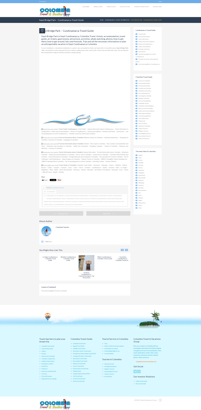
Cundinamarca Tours (58, 198)
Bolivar (125, 165)
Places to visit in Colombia (145, 108)
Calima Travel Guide (141, 381)
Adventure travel (109, 364)
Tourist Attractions (141, 6)
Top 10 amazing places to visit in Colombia (78, 161)
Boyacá (43, 167)
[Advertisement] (84, 84)
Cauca (70, 167)
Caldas (50, 167)
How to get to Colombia (97, 144)
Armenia (140, 165)
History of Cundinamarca (78, 131)
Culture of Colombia (110, 146)
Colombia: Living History (48, 358)
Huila (117, 167)
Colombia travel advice (144, 91)
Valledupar (141, 183)
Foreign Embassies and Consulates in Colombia (83, 157)
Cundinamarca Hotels (105, 195)
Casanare (63, 167)
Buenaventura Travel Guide (80, 368)
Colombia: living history (111, 137)
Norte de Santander (66, 170)
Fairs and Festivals (47, 376)
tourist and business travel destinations (90, 201)
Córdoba (87, 167)
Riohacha (141, 180)
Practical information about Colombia (71, 144)
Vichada (61, 172)
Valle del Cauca (47, 172)
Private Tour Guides (113, 198)
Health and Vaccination (48, 361)
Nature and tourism (143, 138)
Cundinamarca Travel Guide (74, 198)
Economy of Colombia (55, 140)
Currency (44, 374)
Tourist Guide (120, 201)
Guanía (105, 167)
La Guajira (124, 167)
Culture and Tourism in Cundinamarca (76, 195)
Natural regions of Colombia (71, 159)
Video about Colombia (144, 113)
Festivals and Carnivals (144, 88)
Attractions (50, 195)
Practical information (144, 86)
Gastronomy (120, 131)
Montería (141, 185)
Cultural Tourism (143, 128)
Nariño (56, 170)
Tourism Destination (58, 201)
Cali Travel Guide (77, 376)
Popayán (140, 198)
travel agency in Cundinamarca (54, 204)
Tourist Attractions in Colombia (58, 157)
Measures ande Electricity (49, 371)
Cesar (75, 167)
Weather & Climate (143, 98)
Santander (115, 170)
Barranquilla (141, 178)
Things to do (111, 6)
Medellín (140, 162)
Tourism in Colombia (71, 201)
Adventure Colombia (144, 126)
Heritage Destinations (110, 366)
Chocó (81, 167)
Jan (42, 31)
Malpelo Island (77, 371)
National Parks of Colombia (49, 379)
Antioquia (105, 165)
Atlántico (118, 165)
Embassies (45, 369)
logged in (52, 291)
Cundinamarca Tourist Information (117, 20)
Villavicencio (142, 203)
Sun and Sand (108, 376)
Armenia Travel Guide (79, 378)
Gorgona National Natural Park (81, 373)
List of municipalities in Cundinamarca (149, 64)
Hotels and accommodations (60, 131)
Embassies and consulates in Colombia (59, 146)
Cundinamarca (96, 167)
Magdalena (44, 170)
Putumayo (76, 170)
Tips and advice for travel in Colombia (110, 157)
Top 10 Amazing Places (144, 116)
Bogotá (140, 155)
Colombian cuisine (143, 103)
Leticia (140, 205)
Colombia (85, 6)
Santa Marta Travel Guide (80, 358)
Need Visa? (45, 366)
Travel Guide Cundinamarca (68, 129)
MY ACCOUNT (42, 1)
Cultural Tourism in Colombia (90, 159)
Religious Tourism (143, 131)
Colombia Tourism (58, 187)
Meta (51, 170)
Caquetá (56, 167)
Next (126, 250)
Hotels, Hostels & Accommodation (114, 346)
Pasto (140, 195)
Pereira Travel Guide (78, 381)
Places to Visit (125, 6)
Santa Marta (141, 175)
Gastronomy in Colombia (100, 154)
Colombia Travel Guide (84, 165)
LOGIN (160, 1)
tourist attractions (109, 201)
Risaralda (90, 170)
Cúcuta (140, 160)
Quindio (83, 170)
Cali (139, 193)
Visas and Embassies (144, 93)
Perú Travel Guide (141, 383)
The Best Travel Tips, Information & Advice (82, 134)
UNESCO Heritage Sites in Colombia (53, 161)
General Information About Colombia (71, 137)
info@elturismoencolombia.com (146, 361)
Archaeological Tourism (111, 371)
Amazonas (96, 165)
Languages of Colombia (71, 140)
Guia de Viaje (157, 6)
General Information (89, 152)
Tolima (126, 170)
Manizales (141, 170)
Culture (44, 351)
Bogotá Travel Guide (78, 346)
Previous (122, 250)
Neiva (140, 208)
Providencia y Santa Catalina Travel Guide (84, 353)
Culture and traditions (94, 131)
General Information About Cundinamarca (100, 129)
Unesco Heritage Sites (144, 101)
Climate (86, 144)
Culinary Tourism (109, 374)
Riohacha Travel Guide (79, 363)
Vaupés (55, 172)
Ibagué (140, 200)
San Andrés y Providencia (102, 170)
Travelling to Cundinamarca (73, 204)
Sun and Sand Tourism (144, 136)
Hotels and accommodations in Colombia (61, 154)
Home (102, 20)
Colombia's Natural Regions (146, 106)
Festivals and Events (108, 131)
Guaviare (111, 167)
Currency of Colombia (55, 148)
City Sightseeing (59, 195)
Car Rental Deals (108, 353)
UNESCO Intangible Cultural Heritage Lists (114, 159)
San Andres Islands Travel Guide (82, 351)
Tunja (139, 157)
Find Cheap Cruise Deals (111, 348)
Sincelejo (141, 188)
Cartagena (141, 173)
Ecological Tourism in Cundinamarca (94, 198)
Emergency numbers (96, 146)
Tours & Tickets (142, 123)
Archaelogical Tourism (144, 133)
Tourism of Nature (110, 161)
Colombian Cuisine (98, 161)
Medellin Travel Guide (79, 348)
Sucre (121, 170)
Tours (106, 343)
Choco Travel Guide (78, 366)
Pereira (140, 167)
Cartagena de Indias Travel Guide (82, 356)
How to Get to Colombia (83, 154)
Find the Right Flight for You (112, 351)
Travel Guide (97, 6)
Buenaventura (142, 190)
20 (42, 30)
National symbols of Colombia (93, 137)
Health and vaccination (80, 146)
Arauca (111, 165)
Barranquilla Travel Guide (80, 361)
